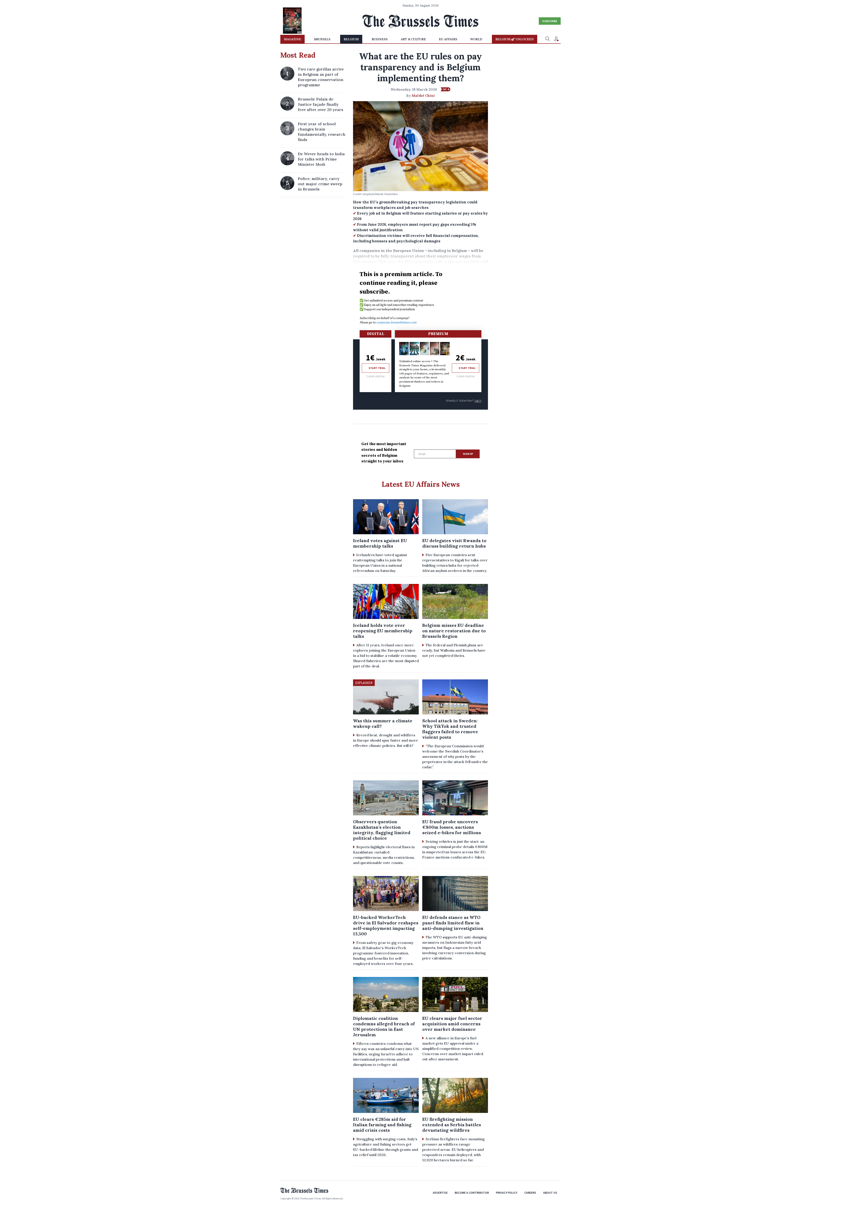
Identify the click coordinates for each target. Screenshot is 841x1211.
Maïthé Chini (423, 95)
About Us (550, 1193)
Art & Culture (413, 39)
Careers (530, 1193)
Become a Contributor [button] (472, 1193)
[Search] (547, 39)
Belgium (351, 39)
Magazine (292, 39)
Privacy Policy (506, 1193)
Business (380, 39)
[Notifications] (556, 39)
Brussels (322, 39)
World (476, 39)
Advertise (440, 1193)
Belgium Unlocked (514, 39)
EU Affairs (448, 39)
